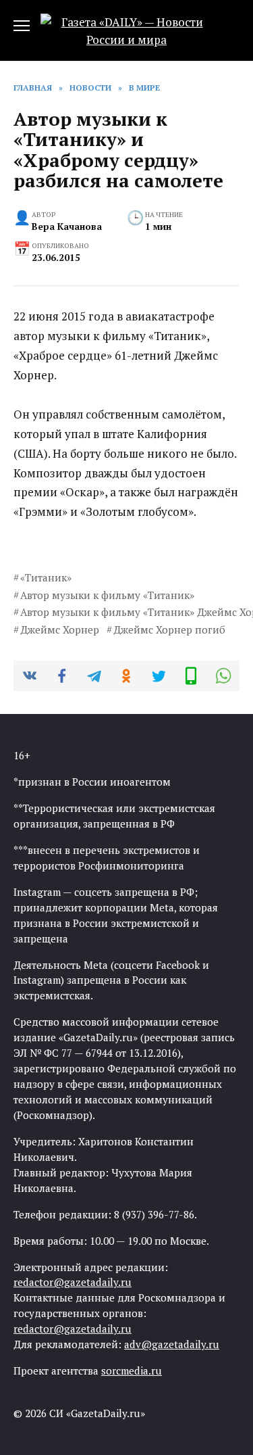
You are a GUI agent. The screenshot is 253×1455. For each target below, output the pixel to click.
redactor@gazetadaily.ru (72, 1282)
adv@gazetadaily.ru (171, 1344)
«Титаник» (46, 577)
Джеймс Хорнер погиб (169, 629)
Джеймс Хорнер (59, 629)
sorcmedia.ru (131, 1370)
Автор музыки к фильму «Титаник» (107, 595)
